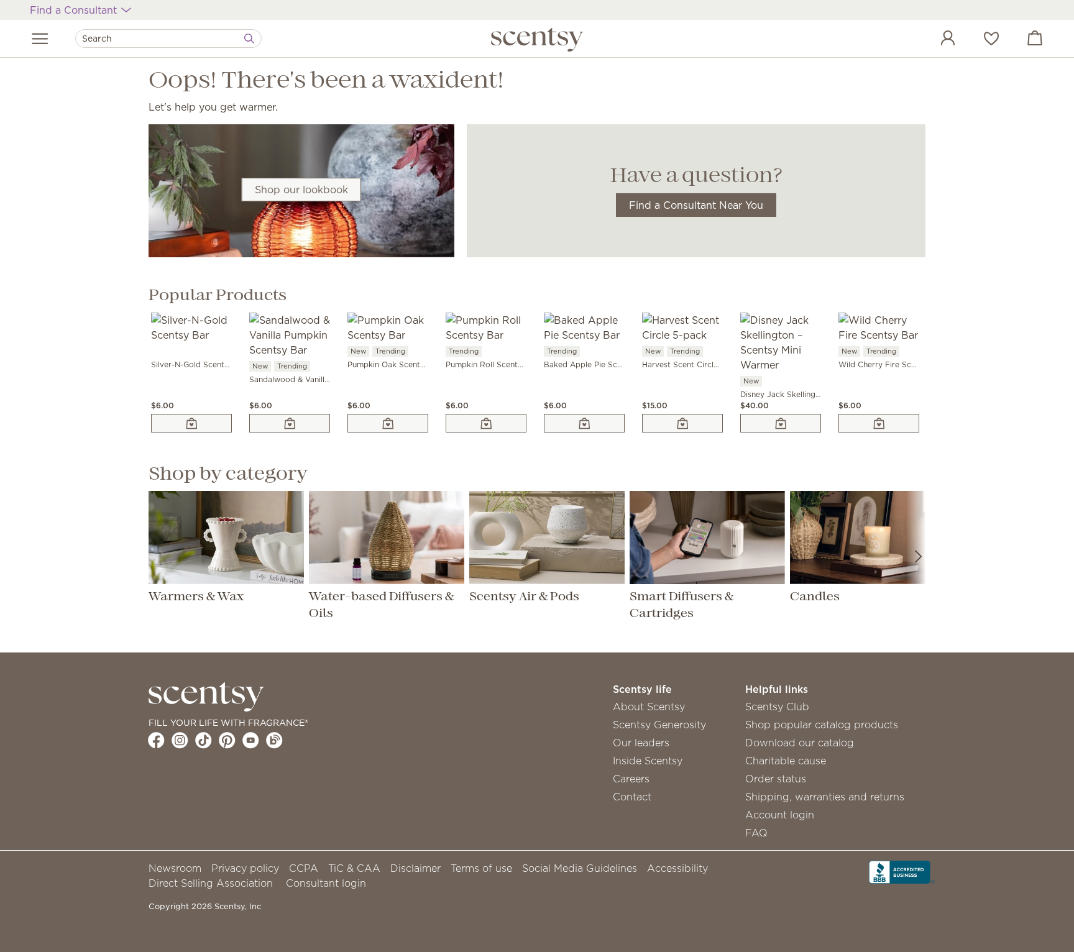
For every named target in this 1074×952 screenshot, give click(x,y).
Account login (779, 815)
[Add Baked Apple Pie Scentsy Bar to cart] (584, 423)
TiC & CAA (354, 868)
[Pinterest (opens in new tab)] (227, 740)
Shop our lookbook (301, 189)
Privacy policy (245, 868)
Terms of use (481, 868)
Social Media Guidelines (579, 868)
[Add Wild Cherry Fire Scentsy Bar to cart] (878, 423)
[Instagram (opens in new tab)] (180, 740)
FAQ (756, 833)
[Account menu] (935, 40)
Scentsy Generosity (659, 724)
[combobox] (168, 38)
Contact (632, 796)
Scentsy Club (777, 706)
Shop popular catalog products (821, 724)
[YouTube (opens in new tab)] (251, 740)
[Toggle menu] (40, 38)
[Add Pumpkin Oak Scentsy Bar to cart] (387, 423)
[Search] (249, 38)
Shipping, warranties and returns (824, 796)
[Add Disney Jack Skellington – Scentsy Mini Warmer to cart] (780, 423)
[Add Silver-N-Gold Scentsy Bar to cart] (191, 423)
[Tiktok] (203, 740)
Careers (631, 778)
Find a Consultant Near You (696, 205)
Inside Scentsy (647, 760)
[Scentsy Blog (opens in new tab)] (274, 740)
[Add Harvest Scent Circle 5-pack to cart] (682, 423)
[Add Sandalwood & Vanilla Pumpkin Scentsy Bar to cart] (289, 423)
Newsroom (175, 868)
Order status (775, 778)
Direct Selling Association (211, 883)
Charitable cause (785, 760)
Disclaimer (415, 868)
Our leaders (641, 742)
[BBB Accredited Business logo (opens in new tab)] (902, 870)
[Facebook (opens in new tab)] (156, 740)
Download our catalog (799, 742)
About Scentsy (649, 706)
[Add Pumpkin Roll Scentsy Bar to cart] (486, 423)
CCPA (303, 868)
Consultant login (326, 883)
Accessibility (677, 868)
